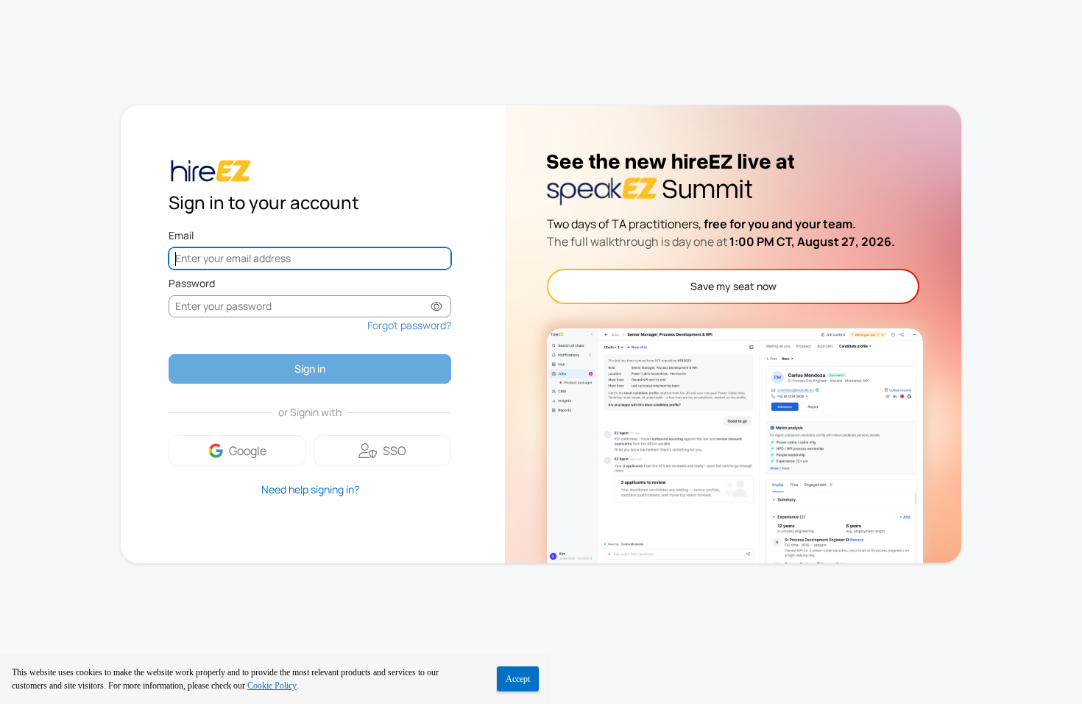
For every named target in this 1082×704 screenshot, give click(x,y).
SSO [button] (394, 451)
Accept (518, 679)
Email (181, 235)
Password (192, 283)
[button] (436, 306)
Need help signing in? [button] (310, 489)
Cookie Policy (272, 685)
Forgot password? (409, 325)
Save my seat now (733, 286)
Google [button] (247, 451)
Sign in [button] (309, 369)
